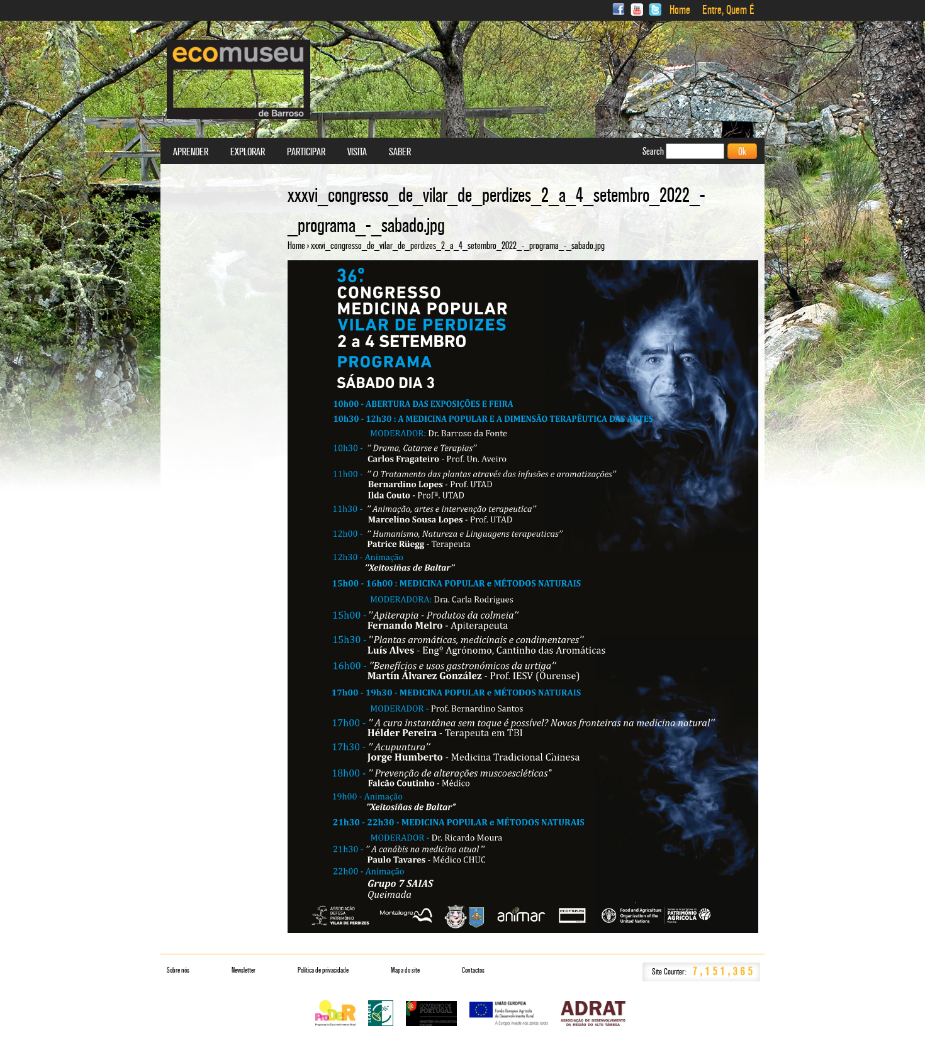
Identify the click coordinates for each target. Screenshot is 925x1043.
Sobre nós (178, 970)
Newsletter (243, 970)
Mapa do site (405, 970)
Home (680, 10)
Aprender (190, 152)
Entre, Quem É (728, 10)
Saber (400, 152)
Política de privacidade (323, 970)
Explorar (247, 152)
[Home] (238, 79)
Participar (306, 152)
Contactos (473, 970)
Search (654, 151)
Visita (357, 152)
